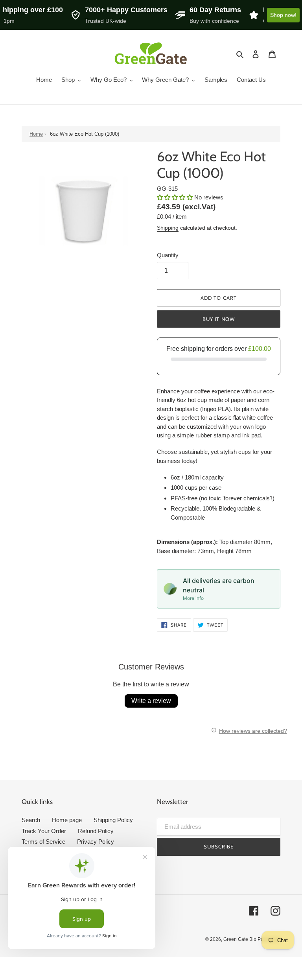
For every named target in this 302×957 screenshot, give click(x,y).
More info (193, 598)
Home (36, 134)
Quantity (168, 255)
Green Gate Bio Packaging (251, 939)
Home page (67, 820)
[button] (175, 197)
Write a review (151, 700)
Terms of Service (43, 841)
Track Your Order (44, 831)
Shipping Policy (113, 820)
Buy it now (218, 319)
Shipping (168, 228)
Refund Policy (96, 831)
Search (31, 820)
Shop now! (283, 15)
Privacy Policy (95, 841)
